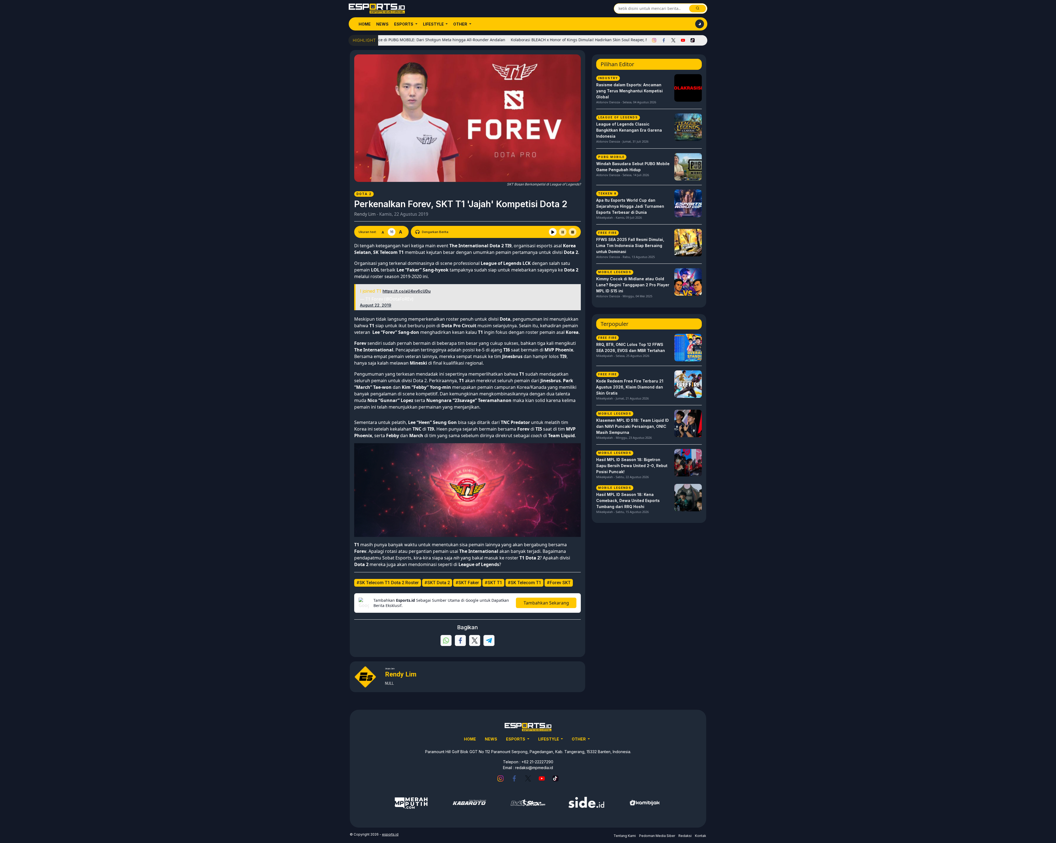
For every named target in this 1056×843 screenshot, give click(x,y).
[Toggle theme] (699, 24)
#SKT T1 (493, 582)
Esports (404, 24)
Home (365, 24)
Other (460, 24)
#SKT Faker (467, 582)
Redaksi (685, 836)
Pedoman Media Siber (657, 836)
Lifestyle (434, 24)
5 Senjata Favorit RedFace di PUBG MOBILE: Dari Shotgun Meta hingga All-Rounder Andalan (381, 39)
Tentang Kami (625, 836)
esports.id (390, 834)
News (382, 24)
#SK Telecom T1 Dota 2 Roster (387, 582)
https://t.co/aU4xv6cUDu (407, 291)
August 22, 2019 (375, 305)
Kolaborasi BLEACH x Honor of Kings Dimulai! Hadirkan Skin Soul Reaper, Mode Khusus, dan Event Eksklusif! (571, 39)
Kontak (700, 836)
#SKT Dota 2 (437, 582)
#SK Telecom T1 (524, 582)
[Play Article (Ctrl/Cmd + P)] (553, 232)
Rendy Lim (365, 214)
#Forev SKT (559, 582)
